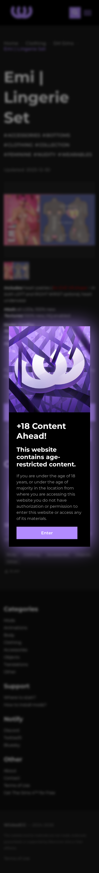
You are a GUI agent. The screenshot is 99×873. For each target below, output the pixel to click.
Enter (47, 533)
